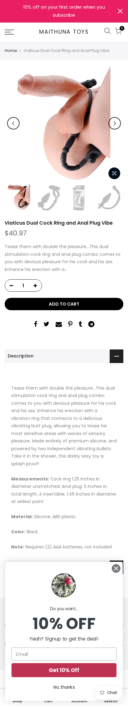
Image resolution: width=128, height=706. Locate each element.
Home (11, 50)
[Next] (114, 123)
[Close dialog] (116, 568)
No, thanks (64, 687)
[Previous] (13, 123)
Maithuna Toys (64, 32)
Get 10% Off (64, 670)
